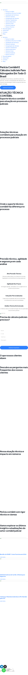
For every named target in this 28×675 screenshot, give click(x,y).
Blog (4, 34)
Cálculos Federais (10, 25)
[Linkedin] (1, 666)
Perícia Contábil (9, 11)
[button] (14, 35)
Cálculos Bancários (10, 22)
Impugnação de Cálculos (12, 18)
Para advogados (7, 28)
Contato (5, 32)
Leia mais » (3, 557)
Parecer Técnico (9, 27)
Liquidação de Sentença (12, 15)
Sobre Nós (6, 30)
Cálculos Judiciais (10, 16)
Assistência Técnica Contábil (13, 13)
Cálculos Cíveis (9, 23)
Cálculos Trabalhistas (11, 20)
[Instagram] (5, 666)
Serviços (5, 9)
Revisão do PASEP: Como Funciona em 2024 (13, 554)
